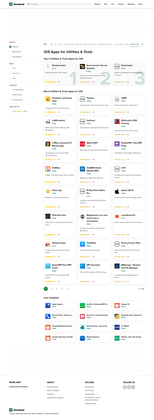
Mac (105, 4)
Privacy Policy (89, 387)
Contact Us (50, 394)
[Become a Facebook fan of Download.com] (124, 387)
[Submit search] (28, 4)
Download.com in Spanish (55, 398)
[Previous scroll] (51, 44)
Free (14, 68)
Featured (15, 47)
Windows (97, 4)
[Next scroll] (142, 44)
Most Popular (16, 52)
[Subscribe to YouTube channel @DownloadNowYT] (133, 387)
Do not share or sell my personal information (92, 399)
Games (60, 44)
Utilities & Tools (134, 44)
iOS (112, 4)
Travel (126, 44)
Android (120, 4)
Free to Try (16, 73)
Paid (13, 78)
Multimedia (79, 44)
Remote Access (17, 100)
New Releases (17, 57)
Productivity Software (89, 44)
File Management (18, 90)
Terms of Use (89, 390)
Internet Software (69, 44)
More (140, 4)
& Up (25, 111)
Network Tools (17, 95)
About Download (52, 387)
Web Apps (130, 4)
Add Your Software (53, 390)
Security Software (118, 44)
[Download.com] (16, 4)
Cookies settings (90, 403)
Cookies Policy (89, 394)
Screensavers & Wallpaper (104, 44)
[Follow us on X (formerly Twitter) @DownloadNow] (129, 387)
